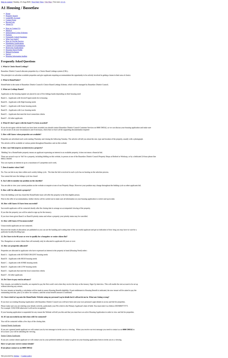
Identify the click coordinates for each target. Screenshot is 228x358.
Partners (9, 35)
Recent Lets (10, 22)
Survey (8, 54)
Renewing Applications (14, 48)
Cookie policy (26, 356)
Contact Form (11, 20)
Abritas (16, 356)
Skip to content (6, 2)
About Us (9, 24)
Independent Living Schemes (17, 33)
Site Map (48, 2)
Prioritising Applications (15, 43)
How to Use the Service (15, 41)
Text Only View (38, 2)
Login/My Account (13, 18)
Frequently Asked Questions (16, 37)
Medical (9, 31)
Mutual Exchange (12, 52)
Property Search (12, 16)
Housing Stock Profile (14, 50)
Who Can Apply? (12, 39)
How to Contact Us (13, 28)
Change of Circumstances (15, 46)
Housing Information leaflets (16, 56)
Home (8, 14)
